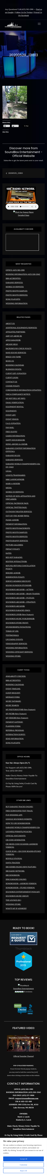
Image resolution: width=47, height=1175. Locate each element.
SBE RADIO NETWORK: (15, 871)
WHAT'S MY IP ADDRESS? (16, 908)
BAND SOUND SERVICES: (16, 353)
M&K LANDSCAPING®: (15, 479)
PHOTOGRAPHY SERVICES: (17, 541)
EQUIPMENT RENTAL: (15, 407)
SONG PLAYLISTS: (13, 299)
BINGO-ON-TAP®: (13, 357)
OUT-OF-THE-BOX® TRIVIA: (17, 516)
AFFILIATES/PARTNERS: (15, 332)
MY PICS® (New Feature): (16, 714)
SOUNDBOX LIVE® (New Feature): (20, 614)
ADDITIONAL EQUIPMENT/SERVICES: (21, 328)
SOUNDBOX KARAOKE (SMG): (18, 610)
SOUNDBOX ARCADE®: (15, 606)
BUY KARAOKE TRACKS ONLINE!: (19, 807)
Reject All (23, 1171)
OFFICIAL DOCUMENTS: (16, 836)
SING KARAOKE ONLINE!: (16, 879)
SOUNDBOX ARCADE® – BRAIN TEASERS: (23, 594)
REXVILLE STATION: (14, 858)
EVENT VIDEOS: (12, 419)
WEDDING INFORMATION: (17, 303)
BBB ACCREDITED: (13, 278)
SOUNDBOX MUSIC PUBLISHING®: (20, 619)
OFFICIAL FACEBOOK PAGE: (17, 503)
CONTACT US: (11, 382)
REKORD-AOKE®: (13, 573)
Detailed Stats (23, 215)
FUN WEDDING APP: (14, 815)
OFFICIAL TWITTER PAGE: (16, 507)
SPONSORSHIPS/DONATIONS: (18, 627)
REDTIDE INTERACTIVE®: (16, 561)
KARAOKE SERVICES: (14, 282)
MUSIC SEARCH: (12, 705)
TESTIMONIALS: (12, 635)
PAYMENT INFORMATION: (16, 524)
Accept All (23, 1159)
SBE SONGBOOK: (13, 875)
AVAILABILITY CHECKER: (16, 676)
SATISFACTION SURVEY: (15, 734)
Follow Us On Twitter (24, 12)
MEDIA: (9, 488)
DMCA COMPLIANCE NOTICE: (18, 394)
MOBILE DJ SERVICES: (15, 287)
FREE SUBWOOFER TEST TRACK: (19, 811)
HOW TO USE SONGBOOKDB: (18, 823)
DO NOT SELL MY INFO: (15, 398)
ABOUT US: (10, 323)
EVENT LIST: (11, 415)
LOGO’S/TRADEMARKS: (15, 475)
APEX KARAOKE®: (13, 340)
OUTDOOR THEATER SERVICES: (19, 511)
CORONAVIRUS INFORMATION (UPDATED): (23, 390)
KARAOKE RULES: (13, 455)
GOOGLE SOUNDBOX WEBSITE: (19, 819)
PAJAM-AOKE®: (12, 520)
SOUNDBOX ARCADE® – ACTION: (19, 589)
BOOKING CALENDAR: (15, 365)
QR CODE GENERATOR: (15, 840)
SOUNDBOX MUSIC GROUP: (17, 896)
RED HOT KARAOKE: (14, 557)
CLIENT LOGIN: (12, 377)
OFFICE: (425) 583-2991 (15, 270)
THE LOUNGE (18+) (13, 900)
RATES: (9, 553)
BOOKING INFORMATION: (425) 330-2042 (23, 274)
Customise (23, 1165)
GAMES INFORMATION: (15, 436)
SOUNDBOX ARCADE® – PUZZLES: (20, 598)
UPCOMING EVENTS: (14, 639)
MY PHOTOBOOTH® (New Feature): (21, 709)
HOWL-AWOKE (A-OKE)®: (17, 444)
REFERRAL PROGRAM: (15, 730)
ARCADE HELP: (12, 344)
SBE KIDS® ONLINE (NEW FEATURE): (21, 867)
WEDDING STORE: (13, 656)
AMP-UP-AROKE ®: (14, 336)
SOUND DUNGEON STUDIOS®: (19, 585)
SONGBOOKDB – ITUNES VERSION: (20, 888)
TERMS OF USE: (12, 631)
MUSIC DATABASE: (13, 701)
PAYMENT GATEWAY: (14, 722)
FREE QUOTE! (11, 432)
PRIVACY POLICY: (13, 549)
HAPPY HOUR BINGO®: (15, 440)
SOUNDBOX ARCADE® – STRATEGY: (21, 602)
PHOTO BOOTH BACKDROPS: (18, 528)
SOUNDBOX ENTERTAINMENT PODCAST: (23, 892)
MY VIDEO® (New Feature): (17, 718)
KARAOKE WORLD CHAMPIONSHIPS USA (23, 827)
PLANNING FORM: (13, 726)
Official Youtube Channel (23, 1056)
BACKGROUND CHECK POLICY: (19, 348)
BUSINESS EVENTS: (14, 369)
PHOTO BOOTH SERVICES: (17, 295)
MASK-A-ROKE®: (13, 483)
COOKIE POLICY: (13, 386)
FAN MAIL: (10, 427)
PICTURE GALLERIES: (14, 545)
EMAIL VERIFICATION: (15, 402)
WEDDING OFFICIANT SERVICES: (19, 652)
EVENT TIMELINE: (13, 689)
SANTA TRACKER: (13, 863)
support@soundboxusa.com (26, 1098)
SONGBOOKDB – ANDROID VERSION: (21, 883)
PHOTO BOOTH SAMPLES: (17, 291)
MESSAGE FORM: (13, 697)
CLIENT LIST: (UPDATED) (16, 373)
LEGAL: (9, 471)
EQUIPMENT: (11, 411)
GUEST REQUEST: (13, 693)
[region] (23, 1156)
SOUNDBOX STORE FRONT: (17, 623)
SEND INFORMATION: (15, 739)
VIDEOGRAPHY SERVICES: (16, 644)
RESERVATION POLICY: (15, 577)
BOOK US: (10, 361)
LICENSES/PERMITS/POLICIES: (19, 831)
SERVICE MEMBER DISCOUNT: (18, 581)
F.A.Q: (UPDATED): (13, 423)
